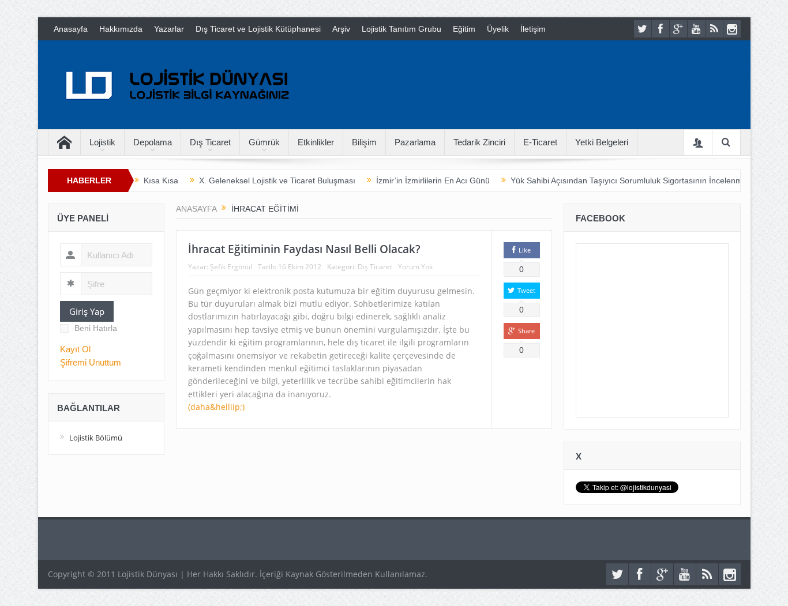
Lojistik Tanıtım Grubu (401, 28)
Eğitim (464, 28)
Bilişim (364, 142)
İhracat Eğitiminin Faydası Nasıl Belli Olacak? (304, 249)
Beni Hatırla (95, 328)
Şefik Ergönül (231, 267)
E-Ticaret (540, 142)
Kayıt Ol (75, 349)
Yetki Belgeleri (601, 142)
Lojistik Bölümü (95, 437)
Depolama (152, 142)
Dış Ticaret (210, 142)
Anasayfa (71, 28)
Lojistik (102, 142)
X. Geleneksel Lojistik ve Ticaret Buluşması (277, 180)
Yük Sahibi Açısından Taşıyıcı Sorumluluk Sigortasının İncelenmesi (632, 180)
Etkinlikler (316, 142)
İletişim (533, 28)
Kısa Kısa (161, 180)
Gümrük (264, 142)
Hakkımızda (120, 28)
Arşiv (341, 28)
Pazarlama (415, 142)
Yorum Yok (415, 267)
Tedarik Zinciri (479, 142)
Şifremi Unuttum (90, 362)
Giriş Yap (86, 311)
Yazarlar (169, 28)
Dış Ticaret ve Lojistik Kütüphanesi (258, 28)
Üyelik (498, 28)
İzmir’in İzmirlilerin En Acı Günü (433, 180)
